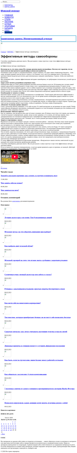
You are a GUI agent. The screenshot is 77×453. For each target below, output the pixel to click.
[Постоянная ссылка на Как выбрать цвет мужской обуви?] (8, 242)
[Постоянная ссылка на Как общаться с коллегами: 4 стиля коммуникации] (8, 371)
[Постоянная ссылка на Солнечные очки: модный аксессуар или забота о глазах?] (8, 271)
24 (2, 430)
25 (4, 430)
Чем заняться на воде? (10, 190)
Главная (3, 52)
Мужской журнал (10, 11)
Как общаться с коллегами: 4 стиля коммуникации (26, 374)
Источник (4, 168)
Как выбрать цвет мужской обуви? (19, 246)
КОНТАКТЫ (9, 5)
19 (6, 428)
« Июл (3, 434)
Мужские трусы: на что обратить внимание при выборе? (28, 232)
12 (6, 426)
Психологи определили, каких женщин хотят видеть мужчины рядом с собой (36, 403)
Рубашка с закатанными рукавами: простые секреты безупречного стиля (35, 289)
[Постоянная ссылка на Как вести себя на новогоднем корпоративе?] (8, 299)
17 (2, 428)
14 (11, 426)
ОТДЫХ (8, 24)
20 (8, 428)
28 (11, 430)
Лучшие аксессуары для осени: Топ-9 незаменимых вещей (28, 218)
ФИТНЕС (8, 32)
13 (8, 426)
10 (2, 426)
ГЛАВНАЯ (9, 15)
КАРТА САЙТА (10, 7)
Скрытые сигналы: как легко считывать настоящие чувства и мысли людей (36, 332)
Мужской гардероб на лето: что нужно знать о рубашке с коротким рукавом (36, 260)
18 (4, 428)
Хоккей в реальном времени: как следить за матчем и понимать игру (29, 176)
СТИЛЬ (8, 19)
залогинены (16, 201)
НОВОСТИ (9, 17)
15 (13, 426)
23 (15, 428)
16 (15, 426)
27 (8, 430)
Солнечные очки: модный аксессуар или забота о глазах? (28, 275)
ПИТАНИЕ (9, 22)
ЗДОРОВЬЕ (10, 26)
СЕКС (7, 30)
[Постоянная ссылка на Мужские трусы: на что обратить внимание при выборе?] (8, 228)
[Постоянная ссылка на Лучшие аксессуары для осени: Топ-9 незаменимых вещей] (8, 214)
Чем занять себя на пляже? (12, 183)
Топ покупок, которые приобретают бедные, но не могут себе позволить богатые (38, 317)
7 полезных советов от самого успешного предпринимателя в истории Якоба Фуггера (39, 389)
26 (6, 430)
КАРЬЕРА (9, 28)
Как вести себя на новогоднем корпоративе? (23, 303)
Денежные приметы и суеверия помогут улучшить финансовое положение (35, 346)
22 (13, 428)
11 (4, 426)
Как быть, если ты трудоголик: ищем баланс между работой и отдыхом (34, 360)
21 (11, 428)
